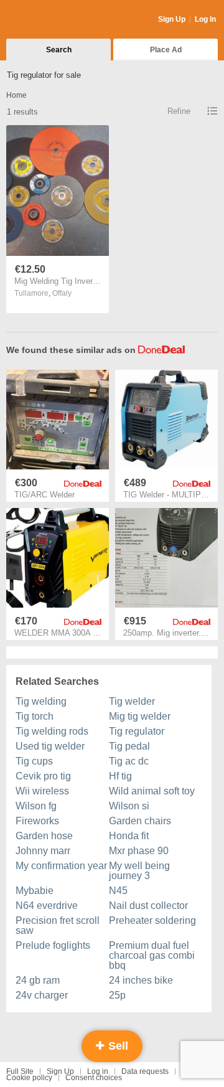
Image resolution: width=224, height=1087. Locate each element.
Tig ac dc (129, 761)
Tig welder (132, 701)
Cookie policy (29, 1077)
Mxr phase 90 (139, 850)
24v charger (42, 995)
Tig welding (41, 701)
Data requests (145, 1071)
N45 (118, 890)
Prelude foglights (53, 945)
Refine (178, 111)
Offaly (62, 293)
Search (59, 49)
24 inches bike (141, 980)
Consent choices (93, 1077)
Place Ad (166, 49)
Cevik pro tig (43, 776)
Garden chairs (140, 821)
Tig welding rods (52, 731)
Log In (205, 19)
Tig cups (34, 761)
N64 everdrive (47, 905)
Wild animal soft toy (152, 791)
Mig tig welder (139, 716)
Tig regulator (136, 731)
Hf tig (120, 776)
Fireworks (37, 821)
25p (117, 995)
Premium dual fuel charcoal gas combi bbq (152, 955)
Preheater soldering (152, 920)
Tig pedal (129, 746)
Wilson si (129, 806)
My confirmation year (61, 865)
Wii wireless (42, 791)
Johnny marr (43, 850)
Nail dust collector (148, 905)
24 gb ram (38, 980)
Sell (116, 1046)
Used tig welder (50, 746)
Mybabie (35, 890)
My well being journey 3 (139, 870)
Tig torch (35, 716)
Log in (97, 1071)
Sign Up (171, 19)
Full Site (20, 1071)
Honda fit (129, 836)
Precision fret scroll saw (58, 925)
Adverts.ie (55, 20)
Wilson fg (36, 806)
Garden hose (44, 836)
